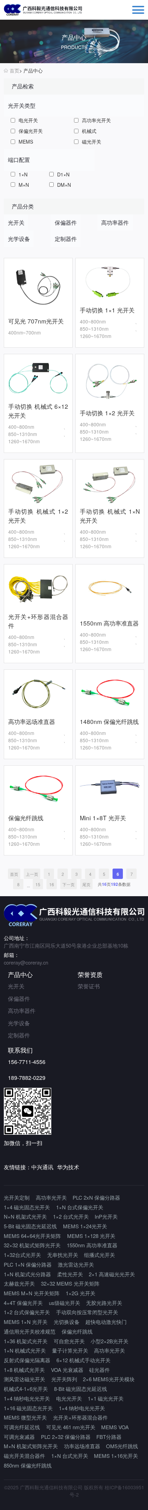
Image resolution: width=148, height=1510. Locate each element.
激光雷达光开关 (76, 1264)
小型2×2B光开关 (109, 1341)
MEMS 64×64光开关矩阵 (32, 1235)
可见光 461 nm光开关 (70, 1427)
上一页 (32, 874)
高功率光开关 (96, 120)
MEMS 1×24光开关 (85, 1226)
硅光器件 (99, 1369)
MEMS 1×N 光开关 (25, 1321)
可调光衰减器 (19, 1436)
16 (51, 884)
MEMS (26, 141)
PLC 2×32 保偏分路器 (66, 1436)
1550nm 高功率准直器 (92, 1245)
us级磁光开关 (64, 1302)
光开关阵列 (64, 1379)
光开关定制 (17, 1197)
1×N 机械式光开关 (25, 1350)
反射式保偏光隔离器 (27, 1360)
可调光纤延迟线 (22, 1427)
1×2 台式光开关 (71, 1216)
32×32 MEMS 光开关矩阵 (70, 1283)
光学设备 (19, 1023)
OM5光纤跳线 (122, 1446)
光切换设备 (67, 1321)
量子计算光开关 (70, 1350)
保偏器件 (19, 999)
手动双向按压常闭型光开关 (87, 1312)
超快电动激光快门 (106, 1321)
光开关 (16, 986)
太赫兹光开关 (19, 1283)
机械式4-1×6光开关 (26, 1388)
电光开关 (28, 120)
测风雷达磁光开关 (24, 1379)
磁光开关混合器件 (24, 1455)
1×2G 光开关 (80, 1293)
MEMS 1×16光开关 (116, 1455)
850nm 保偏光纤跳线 (28, 1465)
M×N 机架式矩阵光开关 (31, 1446)
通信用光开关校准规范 (29, 1331)
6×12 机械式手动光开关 (83, 1360)
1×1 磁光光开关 (106, 1398)
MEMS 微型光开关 (25, 1417)
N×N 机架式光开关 (25, 1216)
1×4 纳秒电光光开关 (27, 1398)
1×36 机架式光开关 (25, 1341)
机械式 (89, 130)
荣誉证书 (89, 986)
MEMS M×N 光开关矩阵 (32, 1293)
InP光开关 (106, 1216)
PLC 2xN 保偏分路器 (96, 1197)
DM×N (64, 184)
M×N (24, 184)
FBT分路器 (108, 1436)
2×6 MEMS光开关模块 (109, 1379)
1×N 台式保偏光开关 (79, 1207)
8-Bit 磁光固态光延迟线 (80, 1388)
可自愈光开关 (69, 1341)
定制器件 (19, 1035)
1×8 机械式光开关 (24, 1369)
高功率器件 (21, 1011)
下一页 (68, 884)
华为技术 (68, 1167)
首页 (14, 70)
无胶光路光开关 (104, 1302)
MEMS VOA (115, 1427)
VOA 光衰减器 (67, 1369)
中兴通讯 (42, 1167)
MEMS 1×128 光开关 (91, 1235)
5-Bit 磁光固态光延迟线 (30, 1226)
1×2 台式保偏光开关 (27, 1312)
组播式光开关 (99, 1254)
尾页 (86, 884)
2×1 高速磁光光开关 (112, 1274)
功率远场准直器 (82, 1446)
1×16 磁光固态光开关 (28, 1408)
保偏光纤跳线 (77, 1331)
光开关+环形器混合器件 (80, 1417)
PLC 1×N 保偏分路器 (28, 1264)
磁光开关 (91, 141)
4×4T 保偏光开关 (23, 1302)
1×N (23, 174)
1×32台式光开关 (22, 1254)
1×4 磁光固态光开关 (27, 1207)
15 (37, 884)
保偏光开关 (31, 130)
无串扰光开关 (62, 1254)
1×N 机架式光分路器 (27, 1274)
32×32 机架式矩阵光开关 (32, 1245)
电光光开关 (69, 1398)
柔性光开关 (70, 1274)
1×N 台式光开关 (69, 1455)
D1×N (63, 174)
